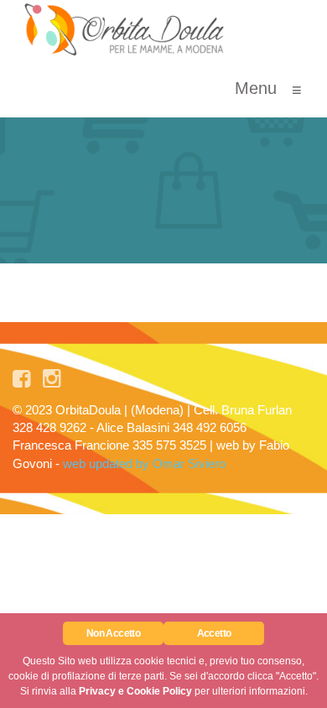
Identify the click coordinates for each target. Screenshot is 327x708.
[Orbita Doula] (125, 29)
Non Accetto (113, 633)
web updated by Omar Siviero (144, 463)
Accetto (214, 633)
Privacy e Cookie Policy (135, 691)
